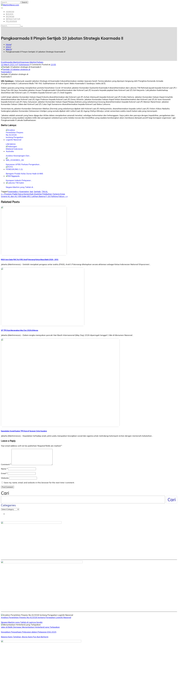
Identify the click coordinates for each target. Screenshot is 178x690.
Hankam (10, 12)
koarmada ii (13, 191)
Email (4, 473)
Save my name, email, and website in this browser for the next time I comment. (39, 482)
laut (31, 191)
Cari (5, 493)
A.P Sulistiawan (22, 64)
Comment (6, 464)
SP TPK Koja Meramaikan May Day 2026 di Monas (19, 330)
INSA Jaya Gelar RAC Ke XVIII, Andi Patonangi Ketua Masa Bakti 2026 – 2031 (29, 259)
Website (5, 478)
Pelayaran (11, 21)
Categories (8, 505)
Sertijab (37, 191)
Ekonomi (10, 16)
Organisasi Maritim (28, 62)
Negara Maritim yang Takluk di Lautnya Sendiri (22, 622)
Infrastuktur (13, 19)
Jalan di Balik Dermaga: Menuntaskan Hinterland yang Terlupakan (30, 627)
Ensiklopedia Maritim (10, 62)
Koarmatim (24, 191)
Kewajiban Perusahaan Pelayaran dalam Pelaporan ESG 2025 (28, 632)
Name (4, 469)
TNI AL (45, 191)
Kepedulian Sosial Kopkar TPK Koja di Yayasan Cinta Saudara (24, 431)
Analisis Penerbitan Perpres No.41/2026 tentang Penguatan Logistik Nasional (36, 617)
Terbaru (39, 62)
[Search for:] (11, 2)
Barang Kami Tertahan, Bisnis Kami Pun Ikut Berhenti (24, 637)
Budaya (9, 14)
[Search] (22, 26)
